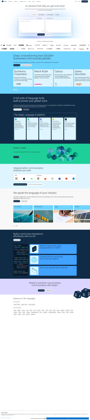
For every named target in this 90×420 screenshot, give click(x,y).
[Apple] (24, 178)
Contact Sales (26, 109)
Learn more (16, 157)
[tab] (34, 15)
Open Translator (41, 34)
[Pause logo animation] (76, 51)
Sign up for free (17, 240)
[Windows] (16, 178)
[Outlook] (73, 178)
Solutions (15, 1)
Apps (33, 1)
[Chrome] (38, 178)
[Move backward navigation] (14, 90)
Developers (23, 1)
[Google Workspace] (52, 178)
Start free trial (84, 1)
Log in (79, 1)
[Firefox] (45, 178)
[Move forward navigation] (16, 90)
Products (9, 1)
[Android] (31, 178)
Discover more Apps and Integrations (36, 184)
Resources (38, 1)
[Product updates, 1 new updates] (75, 1)
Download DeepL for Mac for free (20, 184)
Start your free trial (17, 109)
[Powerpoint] (66, 178)
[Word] (59, 178)
